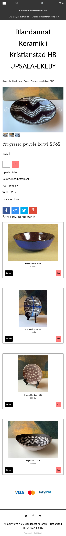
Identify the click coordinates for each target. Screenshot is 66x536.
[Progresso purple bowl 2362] (33, 109)
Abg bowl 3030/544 (33, 330)
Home (6, 81)
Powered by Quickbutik (33, 533)
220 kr (33, 398)
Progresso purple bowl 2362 (42, 81)
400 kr (33, 267)
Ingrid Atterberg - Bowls (20, 81)
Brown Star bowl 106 (33, 395)
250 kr (33, 333)
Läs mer (9, 273)
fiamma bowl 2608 (33, 264)
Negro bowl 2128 (33, 461)
